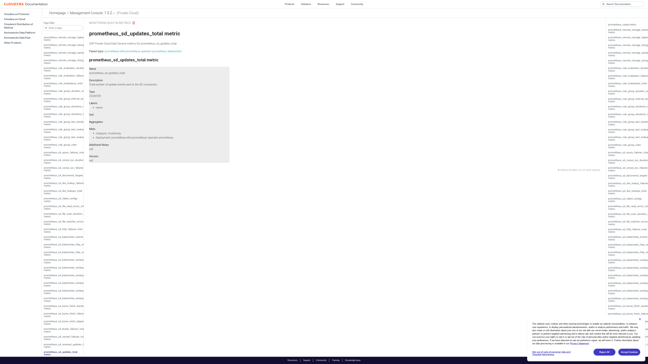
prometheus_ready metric (622, 24)
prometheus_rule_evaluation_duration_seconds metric (70, 69)
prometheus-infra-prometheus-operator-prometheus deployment (143, 51)
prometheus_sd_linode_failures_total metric (64, 330)
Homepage (57, 13)
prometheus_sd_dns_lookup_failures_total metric (67, 184)
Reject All (604, 352)
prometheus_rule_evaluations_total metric (63, 84)
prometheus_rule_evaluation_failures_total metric (67, 77)
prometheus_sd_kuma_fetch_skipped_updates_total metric (72, 322)
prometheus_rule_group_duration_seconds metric (67, 92)
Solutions (306, 4)
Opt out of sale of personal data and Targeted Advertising (551, 353)
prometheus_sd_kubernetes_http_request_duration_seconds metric (77, 245)
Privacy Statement (579, 343)
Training (336, 360)
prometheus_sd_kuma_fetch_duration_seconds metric (70, 307)
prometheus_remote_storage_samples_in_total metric (70, 54)
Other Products (12, 42)
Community (357, 4)
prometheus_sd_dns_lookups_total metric (63, 192)
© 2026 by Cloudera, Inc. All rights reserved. (579, 170)
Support (340, 4)
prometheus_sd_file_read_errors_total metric (65, 207)
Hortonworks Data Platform (19, 32)
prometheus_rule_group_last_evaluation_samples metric (71, 130)
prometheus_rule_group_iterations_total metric (66, 115)
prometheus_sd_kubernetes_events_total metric (66, 238)
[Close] (640, 319)
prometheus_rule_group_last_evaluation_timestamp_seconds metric (77, 138)
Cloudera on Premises (16, 14)
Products (289, 4)
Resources (323, 4)
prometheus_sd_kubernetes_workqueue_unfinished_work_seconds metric (80, 292)
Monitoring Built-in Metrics (110, 23)
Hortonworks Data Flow (17, 37)
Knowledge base (353, 360)
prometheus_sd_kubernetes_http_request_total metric (70, 253)
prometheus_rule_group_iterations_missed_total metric (70, 107)
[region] (586, 338)
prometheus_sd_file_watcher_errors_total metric (67, 222)
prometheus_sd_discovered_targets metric (63, 176)
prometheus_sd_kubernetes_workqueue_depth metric (69, 261)
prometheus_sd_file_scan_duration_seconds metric (68, 215)
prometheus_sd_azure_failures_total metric (64, 153)
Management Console (86, 13)
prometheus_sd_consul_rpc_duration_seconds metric (69, 161)
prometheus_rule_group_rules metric (60, 146)
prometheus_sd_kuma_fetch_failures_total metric (67, 314)
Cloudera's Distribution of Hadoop (18, 26)
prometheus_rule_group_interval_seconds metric (67, 100)
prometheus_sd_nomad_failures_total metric (65, 338)
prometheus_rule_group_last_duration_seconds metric (70, 123)
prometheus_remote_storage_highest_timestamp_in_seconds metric (78, 38)
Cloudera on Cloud (14, 19)
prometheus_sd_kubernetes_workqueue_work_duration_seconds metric (79, 299)
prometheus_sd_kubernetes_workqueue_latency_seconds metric (75, 276)
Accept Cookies (629, 352)
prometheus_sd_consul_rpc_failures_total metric (67, 169)
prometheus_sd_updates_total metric (60, 353)
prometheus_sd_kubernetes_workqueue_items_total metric (72, 268)
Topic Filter (49, 23)
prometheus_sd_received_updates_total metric (66, 345)
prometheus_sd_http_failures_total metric (63, 230)
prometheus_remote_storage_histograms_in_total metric (71, 46)
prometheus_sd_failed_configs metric (60, 199)
